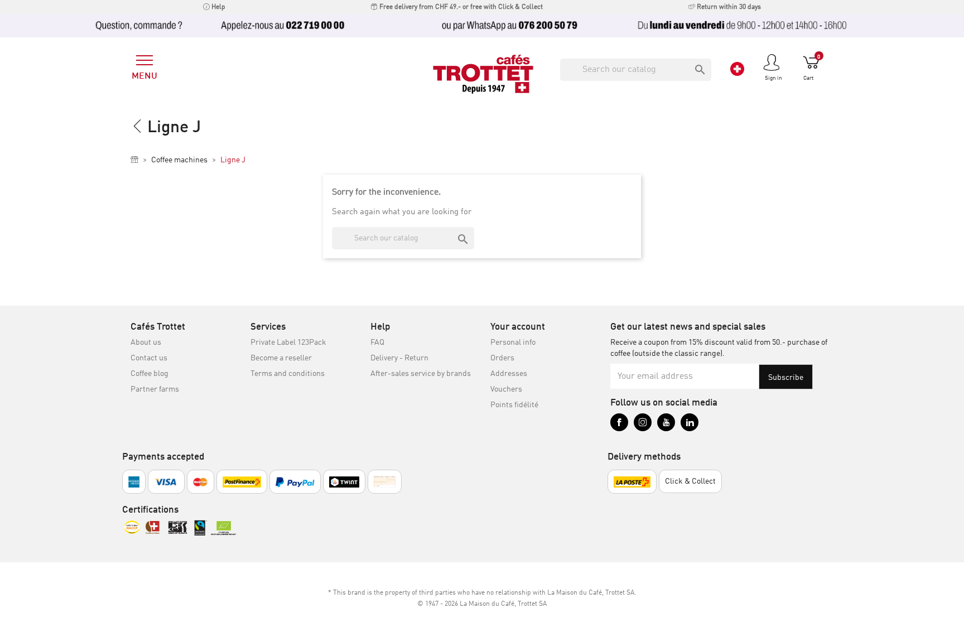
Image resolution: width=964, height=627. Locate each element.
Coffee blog (149, 374)
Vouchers (506, 389)
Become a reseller (281, 358)
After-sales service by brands (420, 374)
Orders (502, 358)
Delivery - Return (399, 358)
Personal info (513, 342)
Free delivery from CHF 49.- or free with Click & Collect (460, 7)
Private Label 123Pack (288, 342)
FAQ (377, 342)
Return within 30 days (728, 7)
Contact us (149, 358)
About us (146, 342)
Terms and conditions (287, 374)
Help (217, 7)
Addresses (508, 374)
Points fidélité (514, 405)
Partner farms (155, 389)
